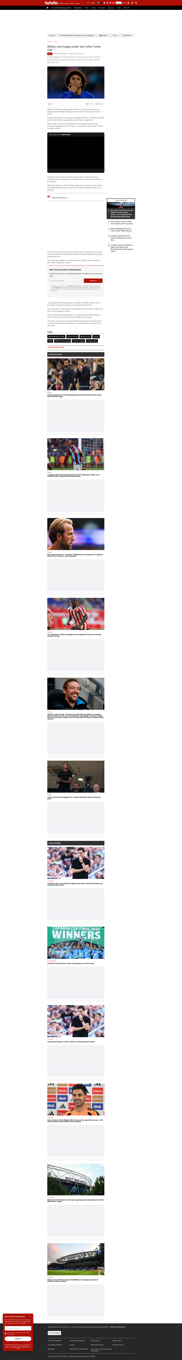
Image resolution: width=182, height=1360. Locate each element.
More (126, 8)
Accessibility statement (55, 1345)
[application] (75, 153)
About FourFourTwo (97, 1345)
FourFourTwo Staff (60, 53)
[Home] (47, 8)
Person (50, 41)
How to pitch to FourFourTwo (78, 1349)
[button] (136, 3)
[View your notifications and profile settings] (132, 3)
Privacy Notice (57, 287)
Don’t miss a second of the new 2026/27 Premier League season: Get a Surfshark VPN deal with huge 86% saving (122, 213)
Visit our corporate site (117, 1327)
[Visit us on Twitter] (101, 3)
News (87, 8)
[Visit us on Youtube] (104, 3)
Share (52, 104)
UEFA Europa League (62, 341)
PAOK (50, 341)
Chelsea (96, 337)
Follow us (90, 104)
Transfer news (92, 341)
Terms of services (74, 286)
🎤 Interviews (126, 35)
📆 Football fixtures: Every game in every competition (76, 35)
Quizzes (111, 8)
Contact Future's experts (77, 1341)
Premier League (78, 341)
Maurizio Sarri (85, 337)
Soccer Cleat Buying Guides (61, 8)
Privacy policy (95, 1341)
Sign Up (18, 1339)
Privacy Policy (24, 1346)
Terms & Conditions (16, 1347)
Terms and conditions (55, 1341)
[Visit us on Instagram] (107, 3)
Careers (71, 1345)
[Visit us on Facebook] (98, 3)
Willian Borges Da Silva (56, 337)
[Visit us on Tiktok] (113, 3)
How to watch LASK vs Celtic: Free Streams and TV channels (122, 223)
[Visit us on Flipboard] (110, 3)
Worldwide (51, 1349)
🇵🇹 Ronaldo (103, 35)
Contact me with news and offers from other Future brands (18, 1333)
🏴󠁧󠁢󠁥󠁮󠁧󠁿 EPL (115, 35)
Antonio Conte (72, 337)
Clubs (119, 8)
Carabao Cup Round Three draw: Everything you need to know (121, 238)
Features (102, 8)
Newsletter (78, 8)
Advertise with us (118, 1345)
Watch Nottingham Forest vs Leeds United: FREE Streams (121, 230)
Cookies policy (117, 1341)
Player (56, 41)
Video (94, 8)
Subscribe (118, 3)
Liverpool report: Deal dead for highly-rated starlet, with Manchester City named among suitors (122, 248)
